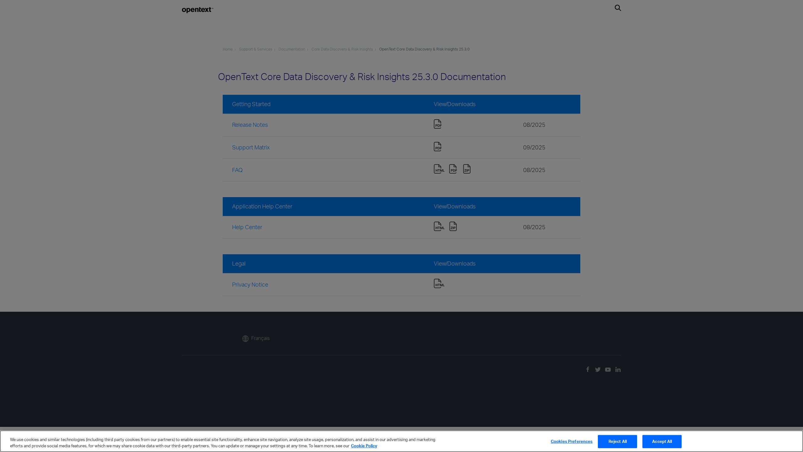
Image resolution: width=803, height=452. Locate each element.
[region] (401, 441)
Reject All (618, 441)
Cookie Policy (364, 445)
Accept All (662, 441)
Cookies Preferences (572, 441)
